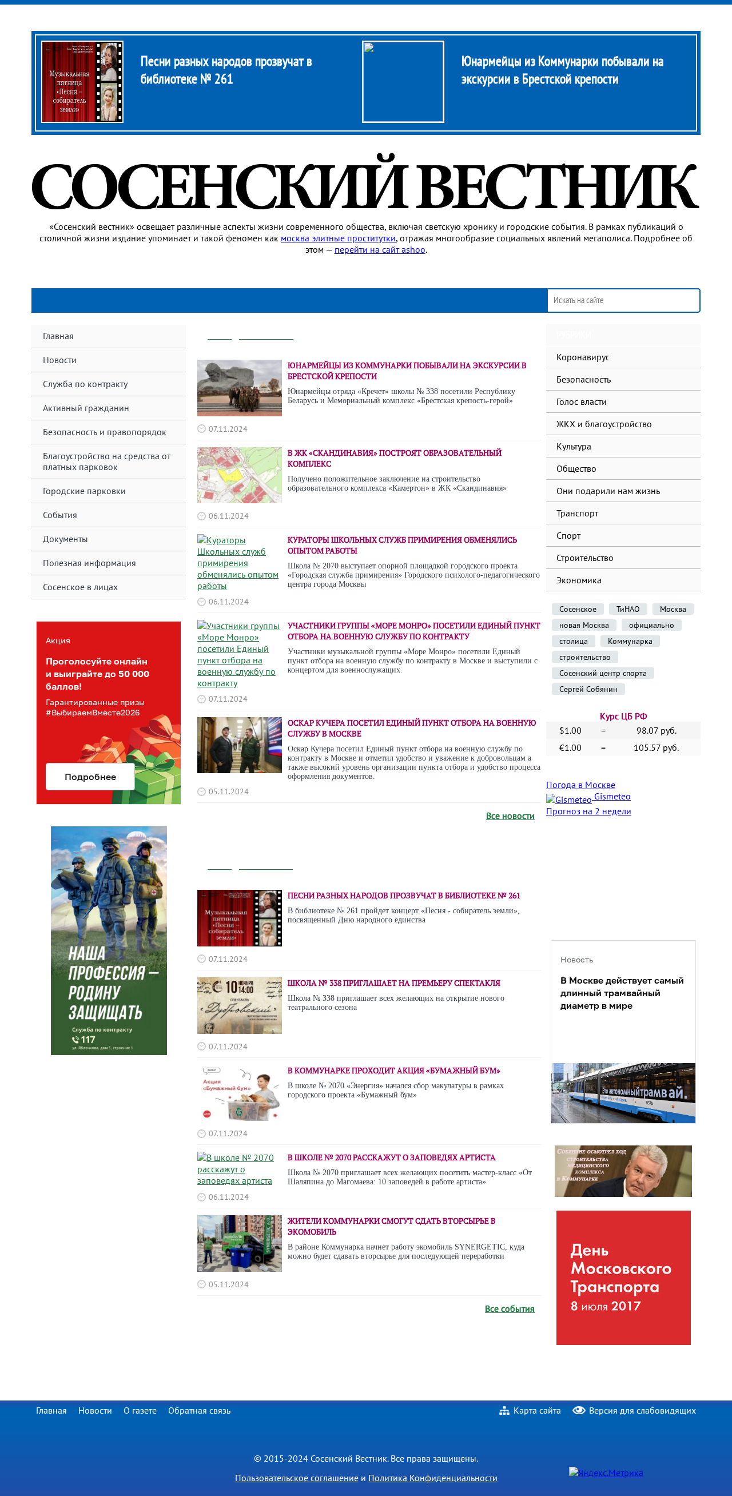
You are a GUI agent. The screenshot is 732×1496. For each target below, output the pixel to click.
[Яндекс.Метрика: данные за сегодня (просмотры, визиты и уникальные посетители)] (606, 1472)
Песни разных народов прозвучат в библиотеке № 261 (226, 69)
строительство (585, 657)
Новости (95, 1410)
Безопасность (583, 379)
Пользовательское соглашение (297, 1477)
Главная (58, 335)
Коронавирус (583, 357)
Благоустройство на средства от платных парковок (106, 461)
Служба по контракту (85, 383)
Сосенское (577, 609)
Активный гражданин (86, 407)
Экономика (579, 580)
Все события (510, 1308)
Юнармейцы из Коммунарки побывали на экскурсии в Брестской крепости (563, 69)
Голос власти (581, 401)
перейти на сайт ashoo (380, 249)
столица (573, 641)
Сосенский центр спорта (603, 673)
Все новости (510, 815)
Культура (573, 446)
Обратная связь (199, 1410)
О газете (140, 1410)
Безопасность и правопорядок (104, 431)
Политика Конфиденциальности (433, 1477)
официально (651, 625)
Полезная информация (89, 562)
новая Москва (584, 625)
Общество (576, 468)
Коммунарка (630, 641)
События (60, 514)
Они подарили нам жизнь (608, 490)
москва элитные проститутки (338, 238)
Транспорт (577, 513)
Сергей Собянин (588, 689)
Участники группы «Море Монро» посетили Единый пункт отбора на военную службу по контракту (414, 631)
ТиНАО (628, 609)
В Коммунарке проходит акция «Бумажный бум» (394, 1070)
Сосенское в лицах (80, 586)
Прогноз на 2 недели (588, 811)
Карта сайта (537, 1410)
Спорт (568, 535)
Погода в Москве (580, 784)
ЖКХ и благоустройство (604, 423)
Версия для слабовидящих (642, 1410)
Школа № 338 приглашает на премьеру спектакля (394, 982)
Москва (673, 609)
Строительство (585, 557)
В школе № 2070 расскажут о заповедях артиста (392, 1157)
